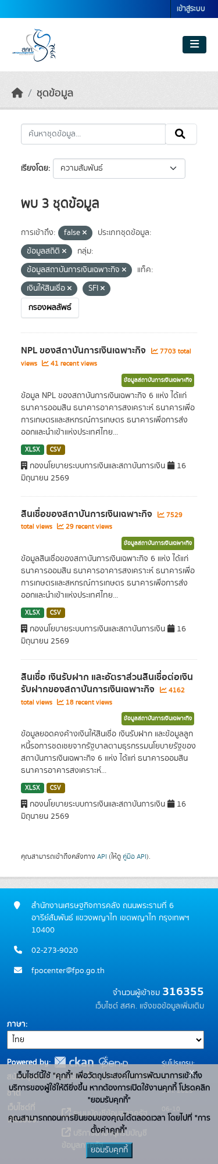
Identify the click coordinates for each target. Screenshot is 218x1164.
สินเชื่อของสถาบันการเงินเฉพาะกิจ (88, 514)
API (102, 856)
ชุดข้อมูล (55, 93)
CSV (55, 449)
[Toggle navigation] (194, 44)
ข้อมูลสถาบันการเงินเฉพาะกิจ (158, 380)
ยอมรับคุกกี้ (109, 1150)
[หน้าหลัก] (17, 93)
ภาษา (16, 1024)
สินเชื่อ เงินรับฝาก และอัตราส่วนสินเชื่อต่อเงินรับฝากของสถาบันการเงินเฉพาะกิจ (107, 683)
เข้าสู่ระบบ (191, 9)
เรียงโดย (34, 168)
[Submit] (181, 134)
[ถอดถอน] (85, 233)
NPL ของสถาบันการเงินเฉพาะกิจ (84, 350)
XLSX (32, 449)
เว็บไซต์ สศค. (116, 1006)
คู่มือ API (134, 856)
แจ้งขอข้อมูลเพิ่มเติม (172, 1006)
